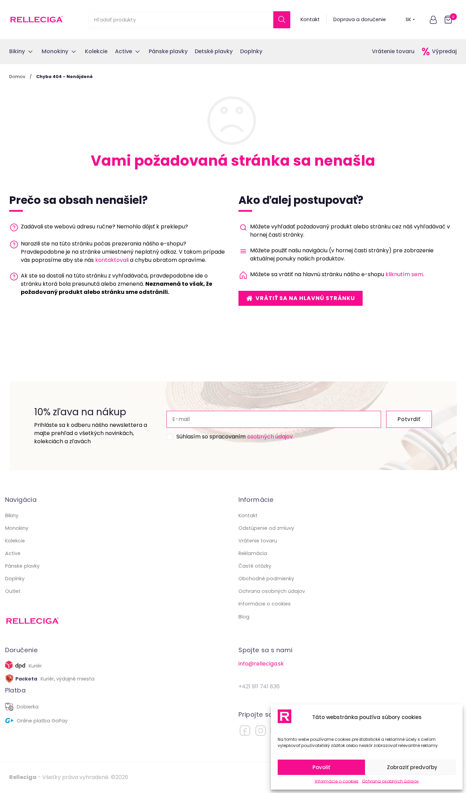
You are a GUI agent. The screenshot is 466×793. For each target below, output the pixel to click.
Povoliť (321, 767)
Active (12, 553)
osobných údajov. (270, 436)
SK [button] (408, 19)
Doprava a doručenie (359, 19)
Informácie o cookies (337, 781)
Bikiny (11, 515)
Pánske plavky (22, 566)
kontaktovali (112, 260)
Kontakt (310, 19)
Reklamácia (252, 553)
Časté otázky (254, 566)
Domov (17, 76)
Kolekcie (15, 540)
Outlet (12, 591)
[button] (433, 19)
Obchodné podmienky (266, 578)
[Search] (281, 19)
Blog (243, 616)
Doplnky (15, 578)
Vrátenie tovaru (393, 51)
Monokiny (16, 528)
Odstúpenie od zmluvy (266, 528)
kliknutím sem (404, 274)
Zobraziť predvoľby (412, 767)
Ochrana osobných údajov (390, 781)
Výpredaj (444, 51)
